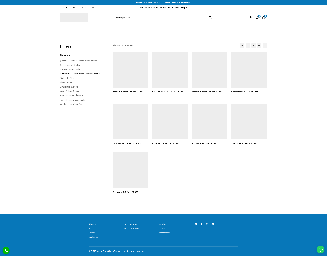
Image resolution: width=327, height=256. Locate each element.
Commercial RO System (70, 65)
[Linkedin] (196, 224)
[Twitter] (213, 224)
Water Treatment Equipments (72, 99)
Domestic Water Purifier (70, 69)
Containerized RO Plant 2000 (127, 143)
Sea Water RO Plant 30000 (125, 192)
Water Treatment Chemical (71, 95)
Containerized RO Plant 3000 (166, 143)
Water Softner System (69, 91)
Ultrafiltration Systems (69, 86)
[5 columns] (265, 45)
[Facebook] (201, 224)
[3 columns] (253, 45)
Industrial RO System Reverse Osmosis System (80, 73)
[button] (320, 249)
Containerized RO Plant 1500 (245, 91)
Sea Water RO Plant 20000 (244, 143)
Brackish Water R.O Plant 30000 (207, 91)
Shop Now (185, 7)
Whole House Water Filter (71, 104)
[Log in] (251, 17)
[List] (242, 45)
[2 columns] (248, 45)
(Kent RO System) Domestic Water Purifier (78, 60)
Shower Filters (66, 82)
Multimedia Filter (67, 78)
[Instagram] (207, 224)
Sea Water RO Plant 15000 (204, 143)
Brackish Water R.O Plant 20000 (167, 91)
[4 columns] (259, 45)
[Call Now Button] (6, 250)
